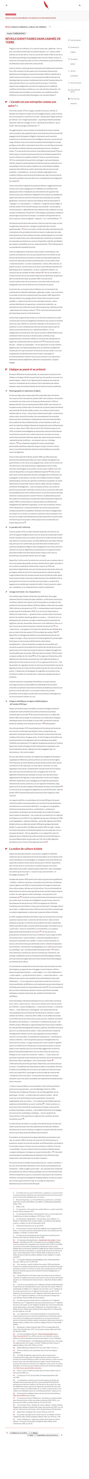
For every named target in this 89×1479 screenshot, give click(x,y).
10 (42, 272)
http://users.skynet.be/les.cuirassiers (29, 1368)
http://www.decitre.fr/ (20, 1336)
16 (54, 626)
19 (29, 714)
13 (17, 443)
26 (52, 949)
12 (43, 341)
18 (33, 656)
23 (27, 874)
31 (53, 1152)
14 (49, 471)
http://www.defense (20, 1395)
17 (58, 632)
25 (40, 931)
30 (23, 1118)
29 (43, 1104)
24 (20, 897)
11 (37, 310)
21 (62, 786)
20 (44, 723)
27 (47, 987)
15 (25, 522)
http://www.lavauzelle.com (47, 1334)
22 (46, 842)
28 (52, 1060)
